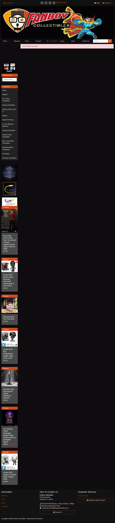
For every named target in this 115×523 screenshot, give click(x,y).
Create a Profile (83, 496)
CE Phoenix (39, 518)
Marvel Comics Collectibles (7, 136)
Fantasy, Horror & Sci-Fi (9, 110)
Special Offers (53, 41)
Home (5, 41)
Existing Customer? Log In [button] (96, 500)
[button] (8, 3)
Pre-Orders (5, 154)
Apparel (4, 94)
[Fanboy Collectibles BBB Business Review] (9, 52)
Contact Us (85, 41)
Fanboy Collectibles (19, 518)
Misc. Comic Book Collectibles (8, 142)
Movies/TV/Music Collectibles (7, 148)
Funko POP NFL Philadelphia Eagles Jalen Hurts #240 (8, 353)
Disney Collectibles (8, 105)
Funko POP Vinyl (7, 120)
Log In (62, 41)
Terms (73, 41)
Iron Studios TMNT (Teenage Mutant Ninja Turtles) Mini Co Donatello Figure (9, 435)
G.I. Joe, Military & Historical (8, 125)
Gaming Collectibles (8, 130)
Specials (5, 452)
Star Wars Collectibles (9, 158)
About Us (17, 41)
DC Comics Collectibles (6, 100)
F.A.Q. (27, 41)
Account (38, 41)
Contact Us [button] (58, 512)
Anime (4, 90)
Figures (4, 115)
